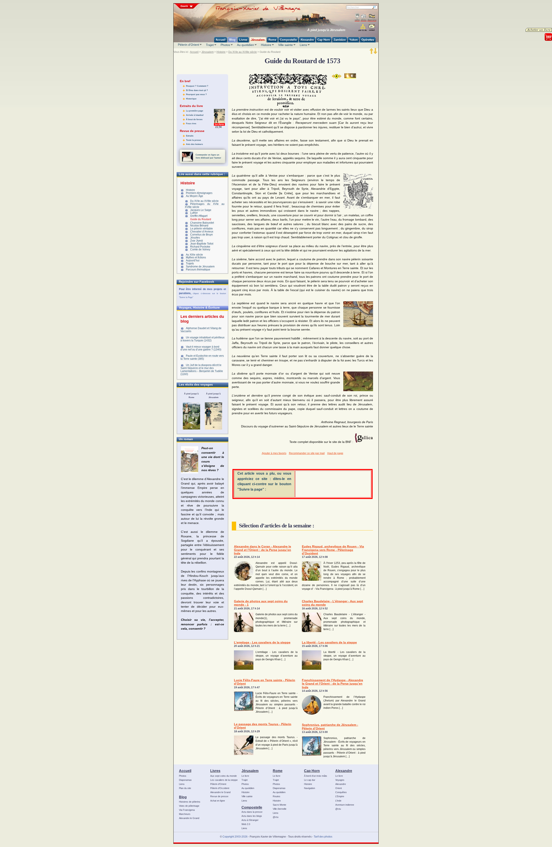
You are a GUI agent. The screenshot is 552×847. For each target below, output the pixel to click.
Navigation (309, 788)
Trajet (210, 45)
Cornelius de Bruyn (201, 234)
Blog (183, 797)
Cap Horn (312, 771)
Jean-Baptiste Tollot (201, 243)
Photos (225, 45)
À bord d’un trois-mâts (315, 776)
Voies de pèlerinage (189, 806)
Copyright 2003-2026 (235, 836)
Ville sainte (285, 45)
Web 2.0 (246, 824)
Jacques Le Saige (200, 210)
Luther (194, 213)
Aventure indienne (344, 804)
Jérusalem (207, 51)
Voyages (339, 780)
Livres (215, 771)
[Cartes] (357, 17)
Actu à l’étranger (250, 820)
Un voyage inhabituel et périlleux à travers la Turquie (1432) (202, 339)
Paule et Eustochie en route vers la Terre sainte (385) (202, 357)
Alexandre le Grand (189, 818)
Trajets (190, 263)
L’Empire (339, 796)
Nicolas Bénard (199, 225)
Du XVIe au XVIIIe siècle (242, 51)
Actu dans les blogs (252, 816)
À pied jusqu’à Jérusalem (326, 30)
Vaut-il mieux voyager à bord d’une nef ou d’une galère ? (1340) (200, 348)
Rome (277, 771)
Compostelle (252, 807)
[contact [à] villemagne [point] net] (372, 28)
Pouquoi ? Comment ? (197, 86)
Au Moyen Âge (194, 196)
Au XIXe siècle (194, 254)
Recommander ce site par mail (307, 453)
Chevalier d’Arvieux (201, 231)
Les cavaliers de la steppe (224, 780)
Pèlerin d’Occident (219, 788)
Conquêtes (341, 792)
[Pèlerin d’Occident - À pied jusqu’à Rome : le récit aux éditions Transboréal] (191, 416)
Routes (276, 796)
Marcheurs (184, 814)
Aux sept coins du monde (223, 776)
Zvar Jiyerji (196, 240)
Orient (338, 788)
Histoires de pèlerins (189, 801)
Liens (303, 45)
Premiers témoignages (199, 193)
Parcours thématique (198, 269)
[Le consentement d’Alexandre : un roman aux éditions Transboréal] (189, 459)
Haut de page (335, 453)
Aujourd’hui (192, 260)
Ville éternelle (279, 809)
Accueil (194, 51)
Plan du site (185, 788)
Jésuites (195, 237)
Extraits (189, 136)
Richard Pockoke (200, 246)
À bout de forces (194, 119)
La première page (194, 111)
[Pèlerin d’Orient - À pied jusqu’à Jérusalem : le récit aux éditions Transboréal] (213, 416)
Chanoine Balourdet (202, 222)
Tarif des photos (323, 836)
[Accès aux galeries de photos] (364, 17)
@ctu (275, 817)
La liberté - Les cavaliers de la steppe (329, 642)
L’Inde (338, 800)
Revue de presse (219, 796)
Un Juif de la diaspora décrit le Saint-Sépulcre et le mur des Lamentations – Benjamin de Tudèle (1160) (201, 369)
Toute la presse (193, 140)
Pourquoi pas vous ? (196, 94)
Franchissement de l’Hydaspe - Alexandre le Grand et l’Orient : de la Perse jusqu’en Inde (332, 684)
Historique (191, 99)
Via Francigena (187, 810)
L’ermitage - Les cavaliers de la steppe (262, 642)
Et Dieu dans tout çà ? (197, 90)
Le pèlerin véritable (201, 228)
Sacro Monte (279, 804)
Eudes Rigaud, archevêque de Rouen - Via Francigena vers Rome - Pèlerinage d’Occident (333, 550)
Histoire (266, 45)
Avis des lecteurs (194, 144)
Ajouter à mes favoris (274, 453)
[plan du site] (363, 27)
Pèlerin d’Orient (188, 44)
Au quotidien (245, 45)
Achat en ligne (217, 800)
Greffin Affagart (198, 216)
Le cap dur (309, 780)
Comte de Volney (200, 249)
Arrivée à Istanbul (195, 115)
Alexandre (343, 771)
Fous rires (191, 123)
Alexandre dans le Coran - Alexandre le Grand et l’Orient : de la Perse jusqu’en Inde (262, 550)
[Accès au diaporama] (371, 17)
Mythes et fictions (196, 257)
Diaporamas (185, 780)
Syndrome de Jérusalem (200, 266)
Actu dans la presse (252, 812)
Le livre (245, 776)
